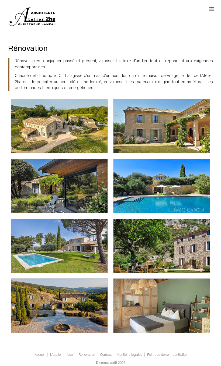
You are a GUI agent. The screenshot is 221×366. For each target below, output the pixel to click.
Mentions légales (129, 355)
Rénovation (87, 355)
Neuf (70, 355)
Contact (106, 355)
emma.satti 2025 (112, 363)
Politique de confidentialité (167, 355)
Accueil (40, 355)
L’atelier (56, 355)
